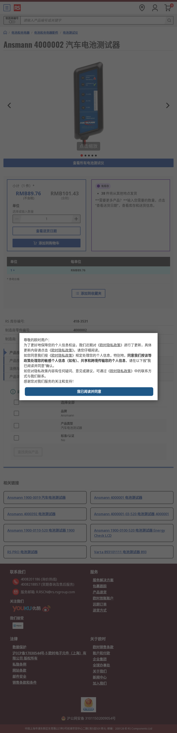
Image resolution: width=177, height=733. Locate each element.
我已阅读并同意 (89, 391)
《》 (110, 345)
